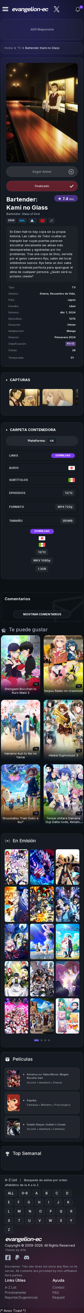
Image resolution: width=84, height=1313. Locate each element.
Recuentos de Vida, (63, 293)
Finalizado (42, 186)
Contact (58, 1287)
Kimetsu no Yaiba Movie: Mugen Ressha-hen (48, 1076)
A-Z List (10, 1287)
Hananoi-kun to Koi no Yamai (20, 755)
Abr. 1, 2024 (68, 312)
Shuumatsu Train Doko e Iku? (20, 820)
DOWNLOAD (63, 455)
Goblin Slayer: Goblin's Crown (46, 1124)
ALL (11, 1193)
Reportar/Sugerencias (21, 1297)
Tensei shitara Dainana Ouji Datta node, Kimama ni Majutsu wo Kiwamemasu (63, 823)
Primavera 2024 (65, 337)
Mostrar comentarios (42, 614)
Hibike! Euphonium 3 (63, 755)
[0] (77, 9)
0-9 (25, 1193)
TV (19, 48)
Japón (71, 300)
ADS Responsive (41, 29)
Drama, (45, 293)
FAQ (55, 1292)
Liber (72, 306)
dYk (23, 1250)
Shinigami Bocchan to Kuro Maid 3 (20, 690)
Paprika (31, 1100)
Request (58, 1297)
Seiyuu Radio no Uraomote (63, 691)
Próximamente (15, 1292)
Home (8, 48)
